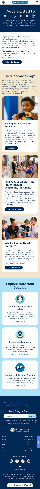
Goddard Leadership (9, 442)
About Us (5, 436)
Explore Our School (12, 62)
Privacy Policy (31, 474)
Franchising (27, 448)
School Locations (29, 439)
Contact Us (27, 445)
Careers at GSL (28, 436)
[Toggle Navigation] (36, 2)
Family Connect (28, 442)
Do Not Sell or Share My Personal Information (20, 478)
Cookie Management (27, 476)
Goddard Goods (7, 451)
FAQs (4, 445)
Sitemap (5, 448)
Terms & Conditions (11, 476)
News (4, 439)
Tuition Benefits (28, 451)
